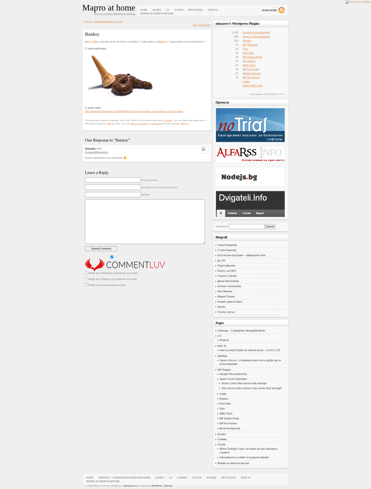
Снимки (222, 439)
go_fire (221, 260)
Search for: (222, 226)
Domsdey (90, 148)
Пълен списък (226, 312)
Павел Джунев (226, 265)
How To (213, 10)
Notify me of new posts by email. (107, 285)
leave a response (139, 123)
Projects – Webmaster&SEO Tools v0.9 (103, 21)
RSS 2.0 (111, 123)
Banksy (162, 41)
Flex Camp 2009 (201, 25)
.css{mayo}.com (129, 485)
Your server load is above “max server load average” (251, 388)
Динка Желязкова (228, 281)
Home (143, 10)
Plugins (247, 40)
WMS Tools (249, 65)
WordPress (157, 485)
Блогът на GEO (226, 270)
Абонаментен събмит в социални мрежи (244, 457)
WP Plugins (195, 10)
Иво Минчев (224, 291)
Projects (224, 340)
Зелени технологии (229, 286)
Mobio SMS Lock (252, 85)
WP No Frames (251, 77)
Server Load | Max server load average (244, 383)
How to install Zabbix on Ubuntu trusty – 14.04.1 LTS (249, 350)
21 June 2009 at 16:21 (96, 152)
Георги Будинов (227, 245)
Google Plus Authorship (256, 32)
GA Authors (249, 61)
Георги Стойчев (227, 275)
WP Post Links (251, 69)
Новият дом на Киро (229, 301)
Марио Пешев (226, 296)
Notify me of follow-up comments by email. (112, 279)
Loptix (246, 81)
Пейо (95, 41)
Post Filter (248, 53)
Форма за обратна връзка (157, 13)
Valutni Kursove (252, 73)
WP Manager (250, 44)
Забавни (168, 120)
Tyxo (245, 48)
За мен (156, 10)
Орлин (221, 306)
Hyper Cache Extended (256, 36)
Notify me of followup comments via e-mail (112, 273)
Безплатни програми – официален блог (241, 255)
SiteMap (222, 356)
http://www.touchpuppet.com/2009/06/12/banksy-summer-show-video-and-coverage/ (134, 111)
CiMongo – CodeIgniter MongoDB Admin (241, 330)
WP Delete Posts (252, 57)
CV (167, 10)
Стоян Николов (226, 250)
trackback (156, 123)
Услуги (178, 10)
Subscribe (273, 10)
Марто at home (108, 7)
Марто (184, 123)
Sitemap (168, 485)
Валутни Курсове (229, 428)
